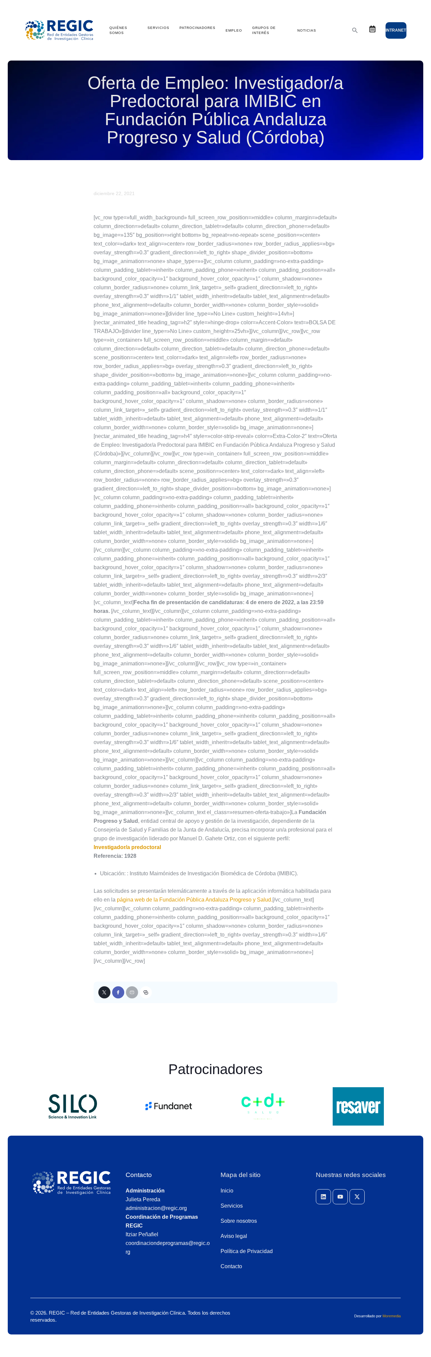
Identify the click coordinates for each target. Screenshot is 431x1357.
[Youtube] (340, 1196)
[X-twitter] (357, 1196)
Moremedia (392, 1316)
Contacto (139, 1174)
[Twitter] (104, 992)
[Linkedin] (323, 1196)
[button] (146, 992)
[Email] (132, 992)
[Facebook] (118, 992)
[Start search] (355, 30)
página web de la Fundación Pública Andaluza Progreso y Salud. (194, 900)
